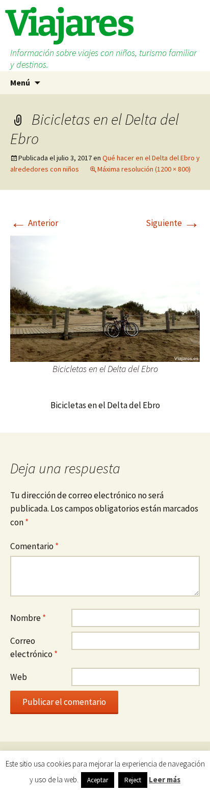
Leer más (164, 779)
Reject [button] (132, 780)
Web (18, 677)
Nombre (28, 617)
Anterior (34, 223)
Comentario (34, 546)
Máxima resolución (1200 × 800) (144, 169)
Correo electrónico (34, 647)
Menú (20, 82)
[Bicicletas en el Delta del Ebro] (105, 297)
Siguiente (173, 223)
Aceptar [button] (97, 780)
